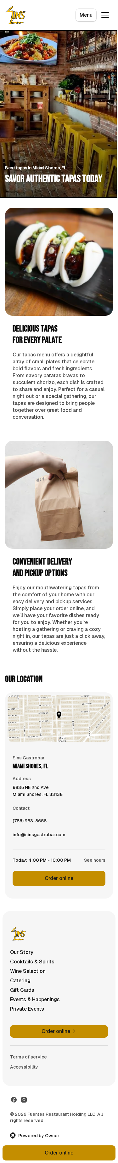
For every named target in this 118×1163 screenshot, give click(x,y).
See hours (94, 860)
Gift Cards (22, 990)
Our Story (21, 952)
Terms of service (28, 1057)
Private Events (27, 1009)
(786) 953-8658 (30, 822)
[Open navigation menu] (105, 15)
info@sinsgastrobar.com (39, 836)
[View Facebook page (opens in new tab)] (14, 1099)
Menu (86, 15)
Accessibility (24, 1067)
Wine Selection (28, 971)
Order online (59, 878)
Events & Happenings (35, 999)
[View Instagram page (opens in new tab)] (24, 1099)
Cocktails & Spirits (32, 961)
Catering (20, 980)
